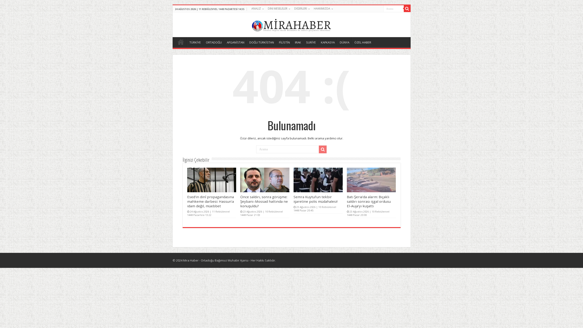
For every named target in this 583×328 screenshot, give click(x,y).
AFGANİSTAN (235, 42)
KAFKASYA (328, 42)
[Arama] (407, 8)
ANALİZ (256, 8)
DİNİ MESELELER (277, 8)
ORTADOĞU (214, 42)
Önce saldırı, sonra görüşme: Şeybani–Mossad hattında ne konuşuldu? (264, 201)
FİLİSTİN (284, 42)
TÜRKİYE (195, 42)
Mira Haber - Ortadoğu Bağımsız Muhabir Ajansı (215, 260)
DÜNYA (344, 42)
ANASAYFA (181, 42)
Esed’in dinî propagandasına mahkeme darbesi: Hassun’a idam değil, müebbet (210, 201)
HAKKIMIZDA (322, 8)
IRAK (298, 42)
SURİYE (311, 42)
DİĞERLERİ (300, 8)
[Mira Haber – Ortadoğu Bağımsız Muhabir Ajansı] (291, 24)
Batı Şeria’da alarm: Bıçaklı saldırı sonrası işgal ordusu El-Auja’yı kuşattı (369, 201)
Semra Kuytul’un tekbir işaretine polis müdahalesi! (316, 199)
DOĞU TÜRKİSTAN (261, 42)
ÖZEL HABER (362, 42)
